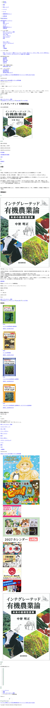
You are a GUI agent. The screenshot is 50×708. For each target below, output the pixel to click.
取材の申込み (6, 71)
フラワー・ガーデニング (8, 43)
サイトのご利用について (5, 74)
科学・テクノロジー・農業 (9, 31)
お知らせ (5, 62)
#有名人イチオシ (4, 80)
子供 (4, 47)
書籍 (4, 21)
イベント (5, 24)
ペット (4, 44)
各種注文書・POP (7, 66)
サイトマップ (22, 74)
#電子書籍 (7, 154)
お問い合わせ (28, 74)
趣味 (4, 45)
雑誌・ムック (6, 23)
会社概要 (5, 57)
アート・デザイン (7, 35)
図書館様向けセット (7, 27)
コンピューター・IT (7, 33)
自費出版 (5, 28)
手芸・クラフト (6, 37)
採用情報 (5, 61)
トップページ (6, 690)
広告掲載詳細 (6, 69)
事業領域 (5, 59)
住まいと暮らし (6, 41)
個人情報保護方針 (15, 74)
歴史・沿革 (5, 60)
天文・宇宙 (5, 34)
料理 (4, 38)
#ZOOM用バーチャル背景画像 (14, 80)
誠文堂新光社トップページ (6, 20)
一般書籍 (5, 48)
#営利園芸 (2, 154)
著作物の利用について (8, 72)
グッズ (4, 25)
